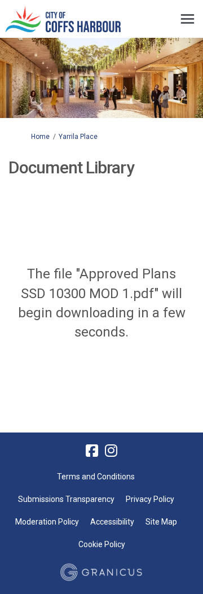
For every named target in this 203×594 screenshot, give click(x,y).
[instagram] (111, 450)
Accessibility (112, 521)
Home (40, 137)
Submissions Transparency (66, 499)
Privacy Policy (150, 499)
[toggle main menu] (187, 19)
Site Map (161, 521)
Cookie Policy (101, 544)
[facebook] (92, 450)
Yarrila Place (78, 137)
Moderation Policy (47, 521)
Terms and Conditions (96, 476)
